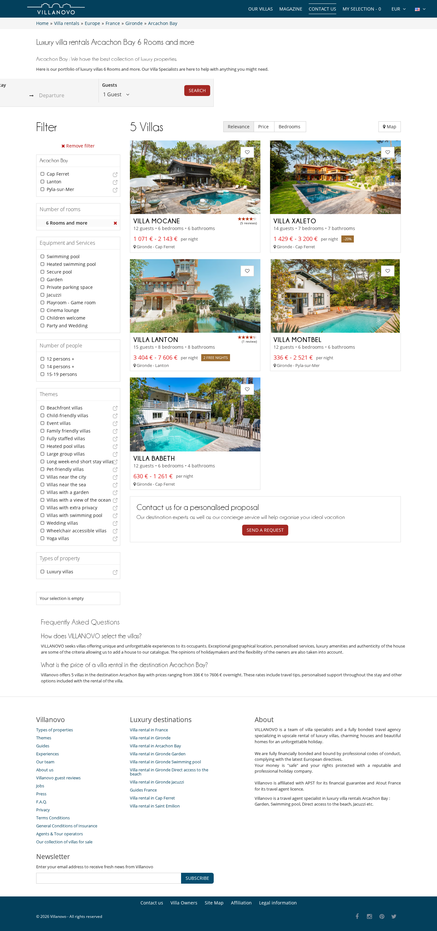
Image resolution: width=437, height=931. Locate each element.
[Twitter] (394, 917)
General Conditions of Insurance (66, 826)
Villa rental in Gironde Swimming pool (165, 762)
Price (264, 126)
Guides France (143, 790)
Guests (109, 85)
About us (44, 770)
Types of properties (54, 730)
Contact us (322, 9)
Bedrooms (290, 126)
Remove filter (80, 146)
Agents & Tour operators (59, 834)
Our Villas (260, 9)
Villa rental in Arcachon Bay (155, 746)
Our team (45, 762)
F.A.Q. (41, 802)
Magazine (290, 9)
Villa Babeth (154, 458)
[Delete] (115, 223)
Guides (42, 746)
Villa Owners (184, 903)
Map (390, 126)
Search (197, 90)
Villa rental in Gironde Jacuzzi (157, 782)
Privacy (43, 810)
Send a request (265, 530)
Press (41, 794)
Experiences (47, 754)
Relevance (239, 126)
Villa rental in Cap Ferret (152, 798)
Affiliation (241, 903)
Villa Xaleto (295, 220)
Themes (43, 738)
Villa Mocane (156, 220)
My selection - (362, 9)
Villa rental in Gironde (150, 738)
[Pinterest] (381, 917)
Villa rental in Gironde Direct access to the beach (169, 772)
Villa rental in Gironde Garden (158, 754)
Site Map (214, 903)
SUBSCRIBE (197, 878)
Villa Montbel (298, 339)
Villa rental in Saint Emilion (155, 806)
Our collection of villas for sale (64, 842)
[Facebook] (357, 917)
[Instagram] (369, 917)
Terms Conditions (53, 818)
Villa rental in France (149, 730)
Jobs (40, 786)
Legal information (278, 903)
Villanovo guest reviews (58, 778)
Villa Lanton (155, 339)
